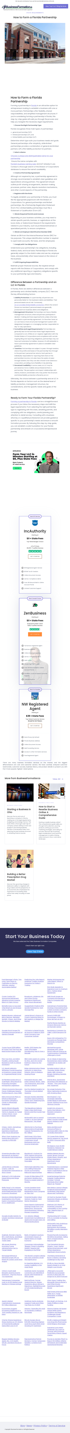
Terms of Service (57, 1426)
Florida (34, 105)
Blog (22, 1426)
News (29, 1426)
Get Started (35, 556)
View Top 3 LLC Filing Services (55, 6)
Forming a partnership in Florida (24, 401)
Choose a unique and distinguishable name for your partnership (32, 157)
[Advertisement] (35, 79)
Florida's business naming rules (23, 164)
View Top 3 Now (35, 951)
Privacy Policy (40, 1426)
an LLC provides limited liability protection (29, 305)
